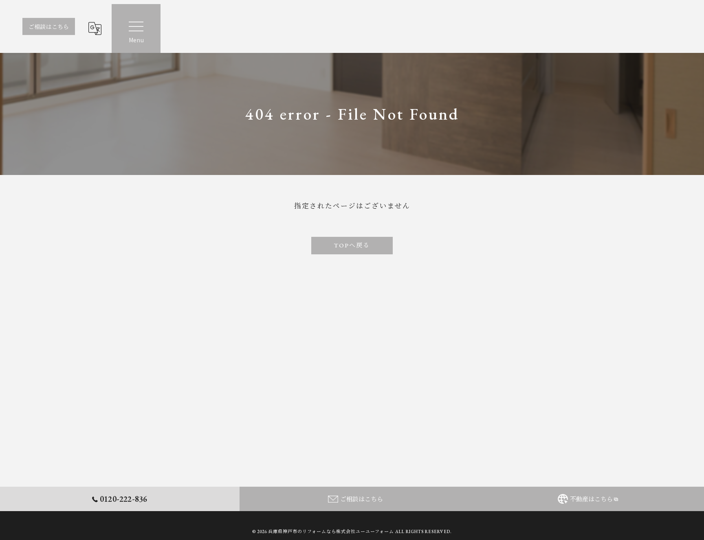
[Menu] (136, 28)
